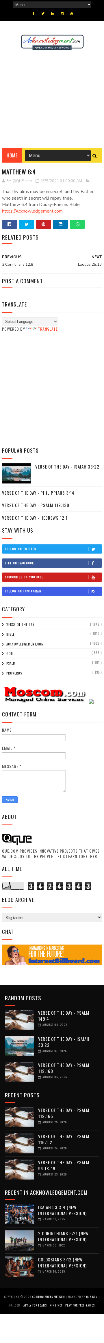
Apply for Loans (35, 1305)
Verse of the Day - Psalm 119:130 (35, 505)
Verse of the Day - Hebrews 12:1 (35, 518)
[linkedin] (52, 13)
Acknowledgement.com (25, 644)
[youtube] (71, 13)
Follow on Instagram (23, 591)
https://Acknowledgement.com (32, 211)
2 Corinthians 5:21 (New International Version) (63, 1236)
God (9, 653)
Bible (10, 634)
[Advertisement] (52, 99)
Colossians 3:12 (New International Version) (62, 1262)
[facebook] (34, 13)
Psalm (11, 663)
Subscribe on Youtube (24, 577)
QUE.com (92, 1296)
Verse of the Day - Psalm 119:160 (63, 1068)
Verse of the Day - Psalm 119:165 (63, 1113)
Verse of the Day (20, 624)
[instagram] (62, 13)
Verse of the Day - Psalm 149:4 (63, 1015)
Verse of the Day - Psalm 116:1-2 (63, 1139)
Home (12, 155)
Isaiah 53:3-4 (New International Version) (62, 1210)
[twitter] (43, 13)
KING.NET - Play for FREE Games (72, 1305)
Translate (48, 329)
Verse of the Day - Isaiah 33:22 (67, 466)
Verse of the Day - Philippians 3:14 (38, 493)
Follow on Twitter (20, 549)
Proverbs (14, 673)
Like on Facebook (19, 563)
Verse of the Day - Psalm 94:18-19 (63, 1165)
